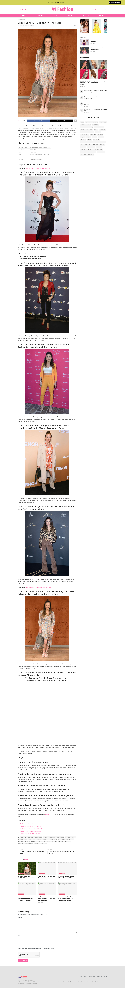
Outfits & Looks (61, 839)
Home (19, 19)
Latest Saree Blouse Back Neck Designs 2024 (95, 110)
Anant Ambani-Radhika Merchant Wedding (94, 103)
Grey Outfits (100, 134)
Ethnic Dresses (102, 129)
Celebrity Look (52, 837)
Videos (101, 15)
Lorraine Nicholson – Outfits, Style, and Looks (33, 256)
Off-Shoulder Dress (84, 142)
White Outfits (83, 154)
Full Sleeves (97, 132)
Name (19, 935)
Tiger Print (36, 843)
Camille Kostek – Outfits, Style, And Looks (30, 831)
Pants (82, 144)
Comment (20, 917)
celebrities (83, 124)
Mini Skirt (89, 139)
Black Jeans (23, 837)
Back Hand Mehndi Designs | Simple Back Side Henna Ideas (90, 82)
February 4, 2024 (93, 43)
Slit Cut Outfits (90, 149)
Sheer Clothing (47, 841)
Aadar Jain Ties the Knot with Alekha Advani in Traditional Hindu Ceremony (67, 899)
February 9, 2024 (93, 51)
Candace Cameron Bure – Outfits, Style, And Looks (32, 828)
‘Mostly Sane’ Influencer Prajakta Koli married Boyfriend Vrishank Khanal (26, 899)
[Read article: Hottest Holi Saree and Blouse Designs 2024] (67, 868)
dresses (95, 129)
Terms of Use (99, 976)
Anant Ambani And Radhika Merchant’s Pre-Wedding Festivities (95, 91)
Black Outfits (30, 837)
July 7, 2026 (20, 879)
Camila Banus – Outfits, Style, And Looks (30, 824)
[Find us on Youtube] (25, 9)
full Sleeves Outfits (22, 839)
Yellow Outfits (44, 843)
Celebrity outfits (60, 837)
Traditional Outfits (92, 151)
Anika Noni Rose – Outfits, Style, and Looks (97, 48)
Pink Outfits (87, 144)
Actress (82, 122)
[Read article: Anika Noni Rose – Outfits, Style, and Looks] (84, 50)
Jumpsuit (88, 137)
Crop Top (82, 129)
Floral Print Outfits (90, 132)
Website (50, 942)
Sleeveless (83, 149)
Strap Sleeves (83, 151)
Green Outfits (93, 134)
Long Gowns (101, 137)
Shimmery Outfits (90, 147)
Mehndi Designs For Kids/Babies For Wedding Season (94, 97)
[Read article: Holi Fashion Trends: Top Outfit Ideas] (47, 868)
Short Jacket (67, 841)
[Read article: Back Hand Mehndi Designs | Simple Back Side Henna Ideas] (93, 69)
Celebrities (85, 15)
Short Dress (60, 841)
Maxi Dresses (45, 839)
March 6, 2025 (41, 879)
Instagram (48, 814)
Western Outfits (101, 151)
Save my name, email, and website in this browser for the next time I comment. (37, 948)
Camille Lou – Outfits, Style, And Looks (38, 168)
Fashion (24, 15)
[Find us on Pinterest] (22, 9)
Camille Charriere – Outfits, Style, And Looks (31, 826)
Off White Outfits (93, 142)
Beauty (40, 15)
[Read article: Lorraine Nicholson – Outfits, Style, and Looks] (27, 868)
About (81, 976)
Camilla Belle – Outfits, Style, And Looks (38, 587)
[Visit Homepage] (62, 9)
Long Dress (39, 839)
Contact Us (105, 976)
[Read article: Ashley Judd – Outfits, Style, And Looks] (84, 42)
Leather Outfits (31, 839)
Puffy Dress (20, 841)
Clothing (33, 25)
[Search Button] (105, 9)
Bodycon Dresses (103, 122)
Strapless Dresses (29, 843)
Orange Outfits (53, 839)
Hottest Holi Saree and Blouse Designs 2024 (66, 877)
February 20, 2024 (21, 25)
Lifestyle (54, 15)
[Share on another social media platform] (75, 121)
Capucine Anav (38, 837)
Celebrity (45, 837)
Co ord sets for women (70, 837)
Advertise (85, 976)
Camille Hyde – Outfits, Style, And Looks (30, 833)
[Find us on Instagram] (20, 9)
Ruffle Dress (33, 841)
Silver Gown (21, 843)
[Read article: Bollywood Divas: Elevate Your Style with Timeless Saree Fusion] (47, 888)
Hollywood (83, 137)
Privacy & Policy (92, 976)
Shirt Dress (54, 841)
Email (19, 942)
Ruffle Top (40, 841)
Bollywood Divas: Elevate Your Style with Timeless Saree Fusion (46, 898)
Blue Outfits (95, 122)
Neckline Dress (96, 139)
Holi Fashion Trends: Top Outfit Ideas (30, 258)
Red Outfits (27, 841)
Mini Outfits (83, 139)
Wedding (70, 15)
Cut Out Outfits (89, 129)
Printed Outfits (69, 839)
